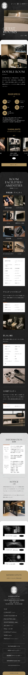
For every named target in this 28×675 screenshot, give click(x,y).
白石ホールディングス (13, 650)
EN (15, 4)
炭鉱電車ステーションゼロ (13, 655)
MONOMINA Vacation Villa (13, 660)
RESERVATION (14, 673)
